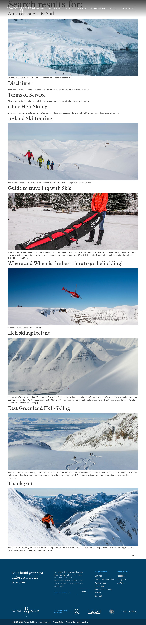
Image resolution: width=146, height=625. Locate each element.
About (112, 8)
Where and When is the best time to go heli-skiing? (65, 263)
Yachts (68, 8)
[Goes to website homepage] (25, 611)
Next (135, 555)
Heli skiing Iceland (29, 333)
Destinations (97, 8)
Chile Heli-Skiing (28, 107)
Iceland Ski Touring (30, 118)
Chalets (81, 8)
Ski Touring (54, 8)
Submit (83, 592)
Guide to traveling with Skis (39, 188)
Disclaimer (20, 83)
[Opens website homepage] (21, 9)
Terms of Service (27, 95)
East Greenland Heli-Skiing (39, 408)
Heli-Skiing (37, 8)
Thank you (20, 483)
